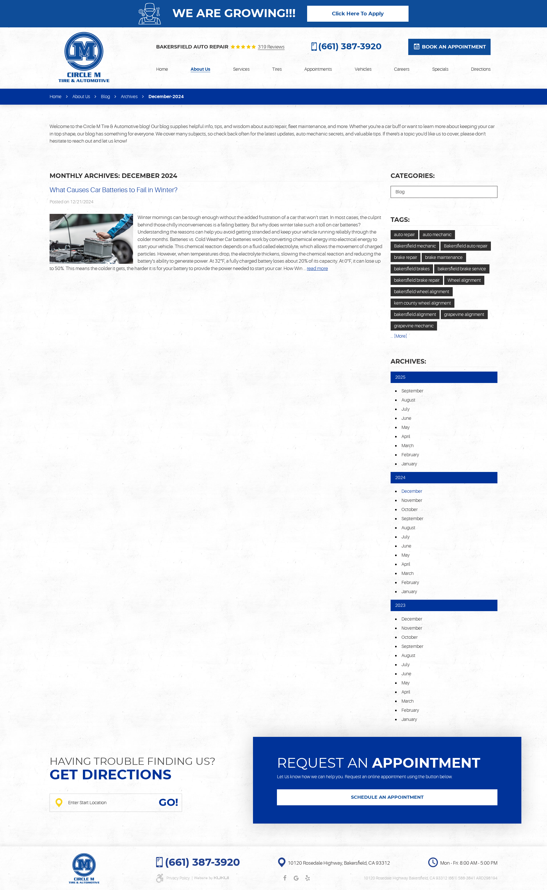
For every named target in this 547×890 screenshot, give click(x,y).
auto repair (404, 234)
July (405, 409)
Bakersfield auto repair (465, 246)
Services (241, 69)
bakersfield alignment (415, 314)
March (407, 445)
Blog (105, 96)
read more (317, 268)
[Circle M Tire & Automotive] (83, 57)
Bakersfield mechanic (415, 246)
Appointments (318, 69)
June (406, 418)
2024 (400, 477)
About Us (200, 69)
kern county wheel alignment (422, 303)
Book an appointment (454, 46)
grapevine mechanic (414, 326)
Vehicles (363, 69)
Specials (440, 69)
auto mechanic (437, 234)
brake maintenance (444, 257)
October (409, 509)
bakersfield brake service (462, 268)
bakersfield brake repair (417, 280)
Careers (401, 69)
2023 (400, 605)
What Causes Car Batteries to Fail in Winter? (113, 190)
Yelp (307, 878)
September (412, 391)
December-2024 (166, 96)
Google (296, 878)
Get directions (111, 775)
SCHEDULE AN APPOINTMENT (387, 797)
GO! (168, 803)
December (411, 619)
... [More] (399, 336)
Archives (129, 96)
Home (162, 69)
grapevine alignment (464, 314)
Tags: (400, 220)
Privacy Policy (178, 878)
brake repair (405, 257)
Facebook (284, 878)
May (405, 427)
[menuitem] (162, 69)
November (411, 500)
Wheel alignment (464, 280)
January (409, 464)
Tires (277, 69)
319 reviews (271, 47)
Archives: (408, 361)
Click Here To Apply (358, 14)
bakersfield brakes (412, 268)
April (405, 436)
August (408, 400)
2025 (400, 377)
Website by (211, 878)
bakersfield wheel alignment (421, 291)
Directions (481, 69)
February (410, 454)
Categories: (413, 176)
